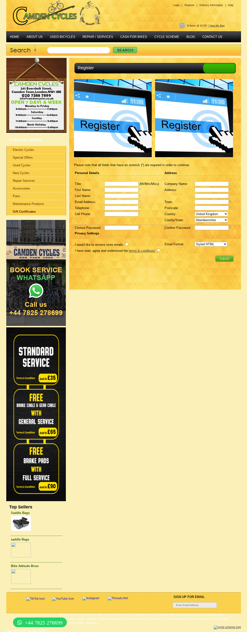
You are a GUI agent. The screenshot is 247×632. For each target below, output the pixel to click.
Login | (177, 5)
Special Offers (23, 157)
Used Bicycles (214, 614)
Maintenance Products (28, 204)
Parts (16, 196)
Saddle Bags (20, 513)
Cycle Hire (96, 614)
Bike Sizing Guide (198, 618)
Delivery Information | (212, 5)
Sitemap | (91, 622)
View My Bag (217, 25)
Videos (157, 618)
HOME (14, 37)
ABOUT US (35, 37)
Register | (191, 5)
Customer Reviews (174, 618)
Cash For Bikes (187, 614)
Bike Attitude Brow (25, 566)
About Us (152, 614)
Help (230, 5)
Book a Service (219, 618)
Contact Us (81, 614)
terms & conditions (142, 251)
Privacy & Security (134, 614)
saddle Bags (20, 539)
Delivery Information (111, 618)
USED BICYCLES (62, 37)
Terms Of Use (112, 614)
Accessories (21, 188)
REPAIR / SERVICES (97, 37)
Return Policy (168, 614)
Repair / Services (87, 618)
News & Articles (134, 618)
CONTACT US (212, 37)
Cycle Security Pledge (70, 622)
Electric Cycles (23, 150)
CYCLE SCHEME (166, 37)
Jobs (201, 614)
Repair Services (24, 181)
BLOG (190, 37)
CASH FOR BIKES (133, 37)
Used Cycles (22, 165)
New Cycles (21, 173)
